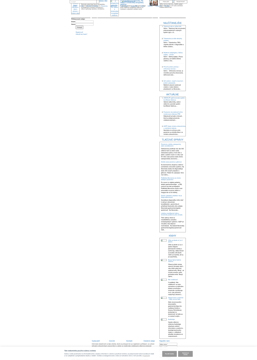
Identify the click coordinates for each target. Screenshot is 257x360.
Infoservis (159, 6)
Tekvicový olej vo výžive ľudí (172, 26)
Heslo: (73, 24)
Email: (73, 22)
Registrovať (79, 32)
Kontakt (167, 6)
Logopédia (134, 6)
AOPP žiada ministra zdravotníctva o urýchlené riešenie (175, 127)
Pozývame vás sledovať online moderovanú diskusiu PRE (173, 113)
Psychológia (124, 6)
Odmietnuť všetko (185, 353)
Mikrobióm (114, 6)
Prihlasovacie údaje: (78, 19)
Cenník (112, 340)
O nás (82, 6)
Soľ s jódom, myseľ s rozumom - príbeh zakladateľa (174, 82)
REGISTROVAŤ (180, 1)
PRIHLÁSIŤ (166, 1)
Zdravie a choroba (92, 6)
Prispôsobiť (146, 355)
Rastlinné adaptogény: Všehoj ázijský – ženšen (173, 54)
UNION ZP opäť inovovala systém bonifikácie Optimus (174, 99)
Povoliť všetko (169, 354)
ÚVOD (75, 6)
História (150, 6)
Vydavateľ (96, 340)
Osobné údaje (149, 340)
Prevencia (104, 6)
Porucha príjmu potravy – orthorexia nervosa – (172, 68)
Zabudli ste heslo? (81, 34)
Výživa (143, 6)
